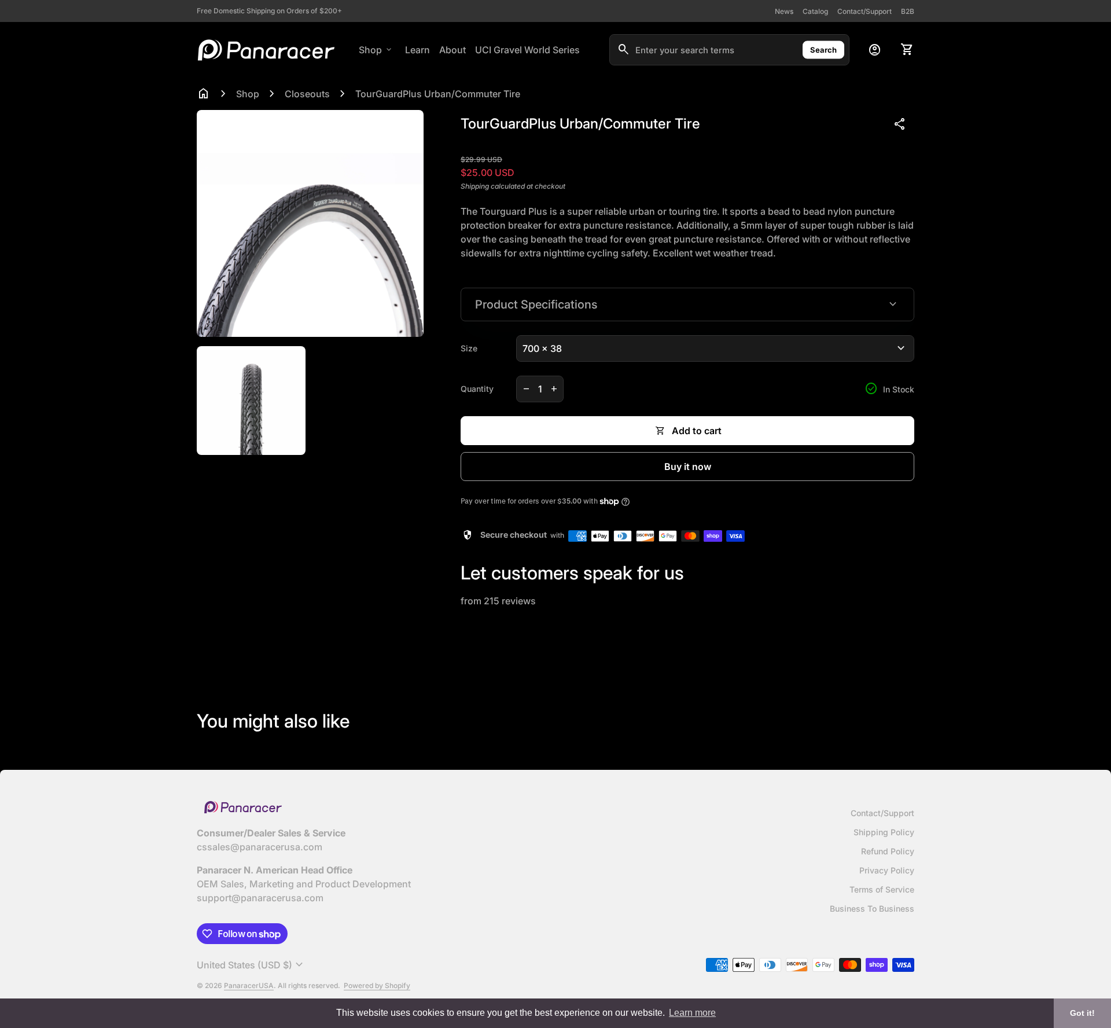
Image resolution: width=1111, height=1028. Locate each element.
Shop (376, 50)
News (784, 11)
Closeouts (307, 94)
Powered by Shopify (377, 985)
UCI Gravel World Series (527, 50)
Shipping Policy (884, 832)
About (452, 50)
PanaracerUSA (249, 985)
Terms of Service (881, 889)
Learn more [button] (692, 1013)
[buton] (251, 965)
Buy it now (687, 466)
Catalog (815, 11)
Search (823, 49)
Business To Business (872, 908)
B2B (907, 11)
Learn (417, 50)
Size (469, 348)
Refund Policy (887, 851)
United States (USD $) (251, 965)
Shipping (475, 186)
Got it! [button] (1082, 1013)
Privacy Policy (886, 870)
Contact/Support (864, 11)
